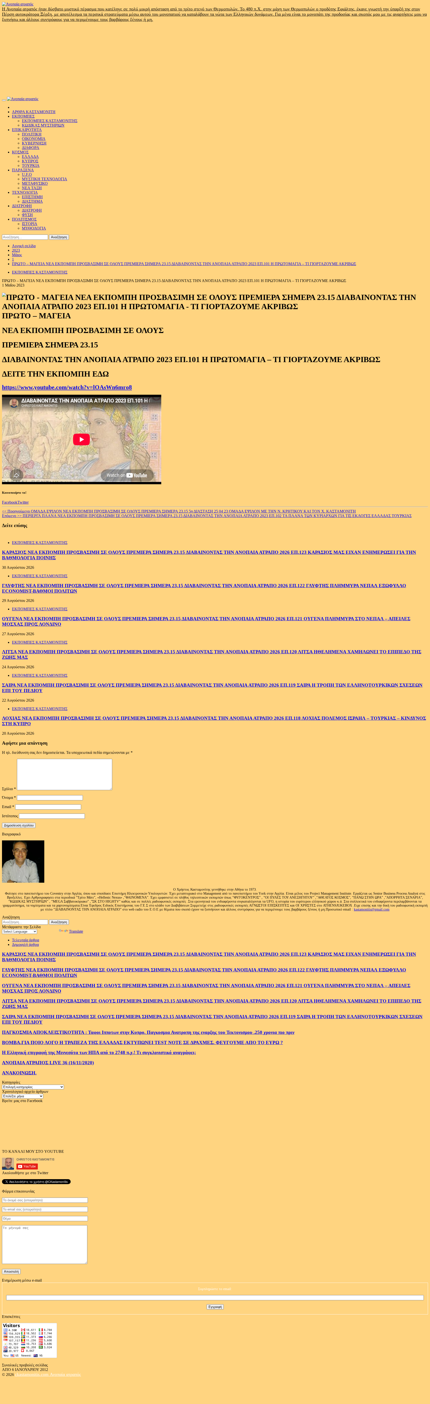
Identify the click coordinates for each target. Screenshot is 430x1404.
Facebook (9, 502)
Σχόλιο (9, 789)
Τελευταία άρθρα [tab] (25, 940)
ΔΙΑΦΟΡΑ (30, 147)
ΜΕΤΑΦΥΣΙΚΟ (35, 183)
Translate (76, 931)
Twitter (23, 502)
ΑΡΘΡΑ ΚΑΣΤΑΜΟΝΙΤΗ (33, 112)
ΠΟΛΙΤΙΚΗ (32, 134)
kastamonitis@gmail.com (371, 909)
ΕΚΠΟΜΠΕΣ (23, 116)
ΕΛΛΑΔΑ (30, 156)
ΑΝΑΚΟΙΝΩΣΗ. (19, 1072)
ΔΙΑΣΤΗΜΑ (32, 201)
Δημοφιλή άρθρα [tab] (25, 944)
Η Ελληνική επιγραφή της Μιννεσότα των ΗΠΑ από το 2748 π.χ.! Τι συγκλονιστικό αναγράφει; (99, 1052)
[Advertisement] (215, 59)
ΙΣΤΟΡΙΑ (29, 224)
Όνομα (9, 797)
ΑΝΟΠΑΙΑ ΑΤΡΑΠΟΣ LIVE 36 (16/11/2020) (48, 1062)
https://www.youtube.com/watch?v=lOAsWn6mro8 (67, 387)
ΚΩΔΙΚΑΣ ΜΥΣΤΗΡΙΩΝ (43, 125)
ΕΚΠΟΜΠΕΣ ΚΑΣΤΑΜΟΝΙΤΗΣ (49, 121)
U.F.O (27, 174)
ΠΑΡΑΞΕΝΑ (23, 170)
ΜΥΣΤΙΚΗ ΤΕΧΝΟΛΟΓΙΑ (44, 179)
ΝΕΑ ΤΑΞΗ (32, 188)
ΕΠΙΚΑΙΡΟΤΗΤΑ (27, 130)
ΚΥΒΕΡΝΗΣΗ (34, 143)
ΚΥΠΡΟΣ (30, 161)
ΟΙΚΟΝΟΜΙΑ (34, 139)
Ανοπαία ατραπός (65, 1374)
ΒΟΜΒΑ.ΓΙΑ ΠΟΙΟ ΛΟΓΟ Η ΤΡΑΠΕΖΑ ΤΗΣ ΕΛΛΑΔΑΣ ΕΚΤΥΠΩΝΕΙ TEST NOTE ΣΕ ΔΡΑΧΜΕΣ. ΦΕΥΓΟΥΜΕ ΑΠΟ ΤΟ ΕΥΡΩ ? (142, 1042)
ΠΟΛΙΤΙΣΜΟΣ (24, 219)
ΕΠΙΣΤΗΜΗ (32, 197)
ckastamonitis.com (32, 1374)
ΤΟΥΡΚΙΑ (31, 165)
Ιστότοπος (10, 816)
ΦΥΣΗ (27, 215)
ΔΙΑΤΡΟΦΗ (22, 206)
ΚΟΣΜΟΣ (20, 152)
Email (8, 807)
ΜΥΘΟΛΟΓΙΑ (34, 228)
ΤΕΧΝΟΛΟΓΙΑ (25, 192)
